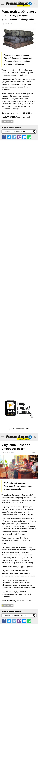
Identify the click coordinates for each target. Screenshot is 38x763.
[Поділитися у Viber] (19, 137)
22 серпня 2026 (6, 452)
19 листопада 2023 (7, 23)
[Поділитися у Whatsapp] (29, 137)
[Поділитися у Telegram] (14, 137)
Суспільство (8, 122)
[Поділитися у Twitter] (9, 137)
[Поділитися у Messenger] (24, 137)
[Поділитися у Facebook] (4, 137)
